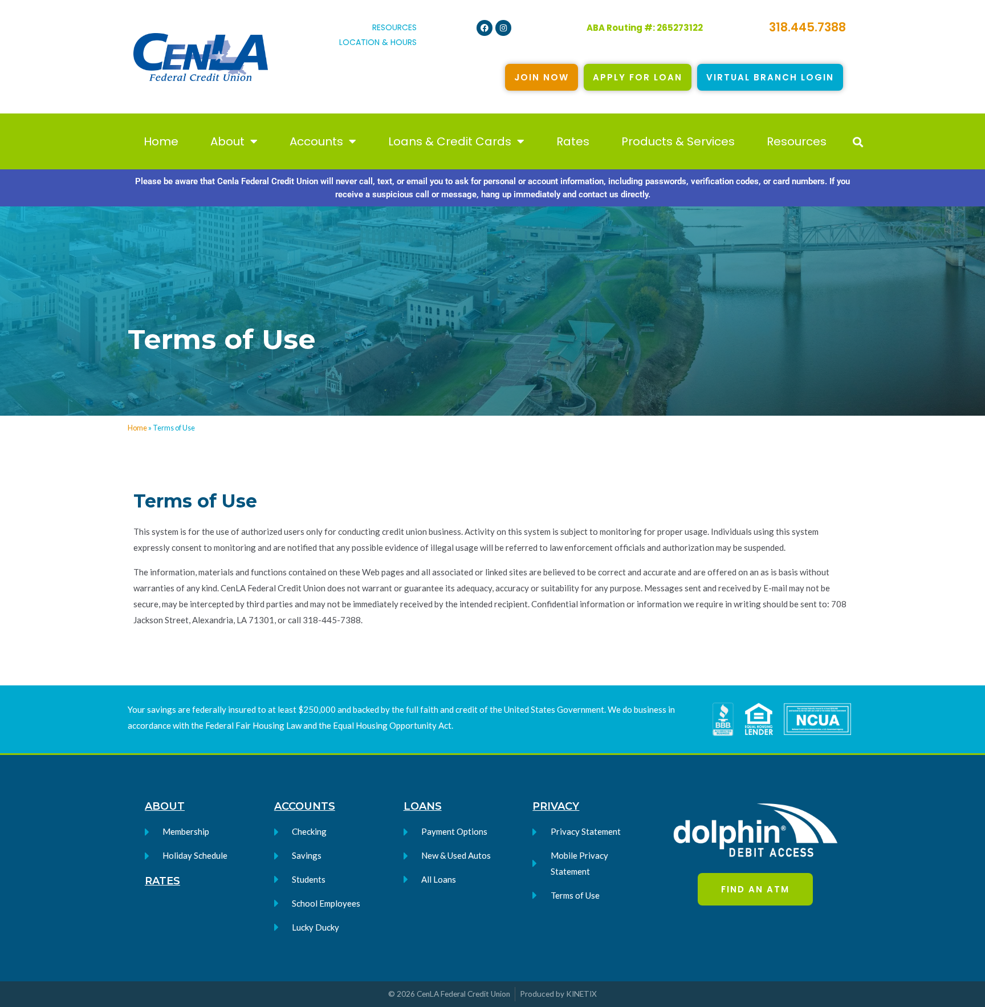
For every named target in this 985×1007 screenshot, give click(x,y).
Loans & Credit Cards (449, 141)
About (227, 141)
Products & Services (678, 141)
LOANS (423, 806)
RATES (162, 881)
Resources (797, 141)
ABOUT (165, 806)
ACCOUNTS (304, 806)
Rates (572, 141)
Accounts (316, 141)
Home (161, 141)
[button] (857, 141)
